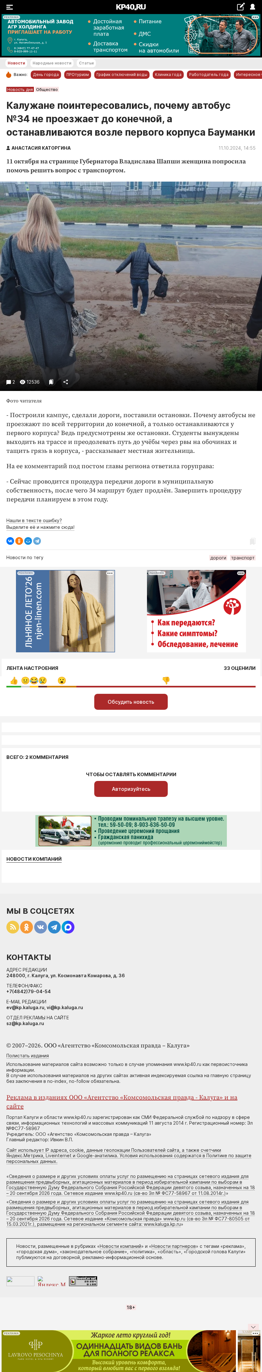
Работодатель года (208, 74)
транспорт (243, 557)
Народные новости (52, 63)
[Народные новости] (241, 7)
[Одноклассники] (19, 541)
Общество (47, 89)
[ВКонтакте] (10, 541)
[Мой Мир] (28, 541)
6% (14, 680)
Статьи (86, 63)
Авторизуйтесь (131, 789)
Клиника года (168, 74)
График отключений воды (121, 74)
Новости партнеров (173, 1246)
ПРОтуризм (77, 74)
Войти (252, 7)
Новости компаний (34, 859)
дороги (218, 557)
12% (62, 680)
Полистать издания (27, 1055)
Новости (16, 63)
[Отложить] (51, 382)
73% (166, 680)
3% (25, 680)
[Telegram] (37, 541)
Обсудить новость (131, 702)
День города (46, 74)
